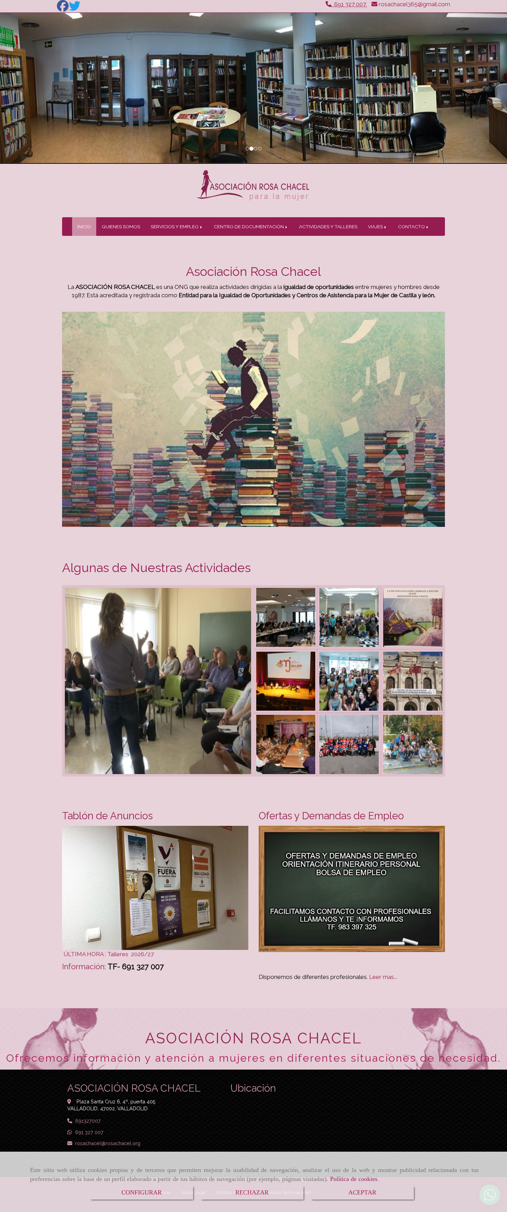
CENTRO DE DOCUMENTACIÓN (249, 226)
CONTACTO (412, 226)
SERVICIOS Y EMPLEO (175, 226)
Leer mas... (382, 976)
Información (83, 966)
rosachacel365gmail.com (414, 4)
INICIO (84, 226)
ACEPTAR (362, 1192)
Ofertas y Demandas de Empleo (331, 816)
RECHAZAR (252, 1192)
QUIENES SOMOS (121, 226)
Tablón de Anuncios (107, 816)
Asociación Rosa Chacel (253, 271)
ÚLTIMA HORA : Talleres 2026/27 (108, 954)
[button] (38, 88)
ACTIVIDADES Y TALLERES (328, 226)
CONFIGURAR (141, 1192)
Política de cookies (353, 1178)
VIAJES (376, 226)
